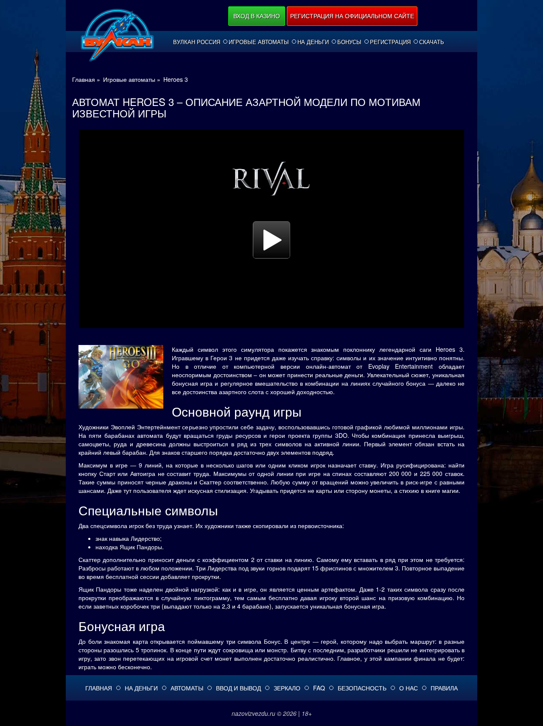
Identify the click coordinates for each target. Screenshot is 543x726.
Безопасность (362, 688)
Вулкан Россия (196, 42)
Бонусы (349, 42)
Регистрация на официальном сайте (352, 15)
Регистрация (390, 42)
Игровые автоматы (259, 42)
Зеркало (287, 688)
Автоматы (187, 688)
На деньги (313, 42)
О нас (408, 688)
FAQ (319, 688)
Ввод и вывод (238, 688)
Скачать (431, 42)
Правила (444, 688)
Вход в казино (256, 15)
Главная (98, 688)
